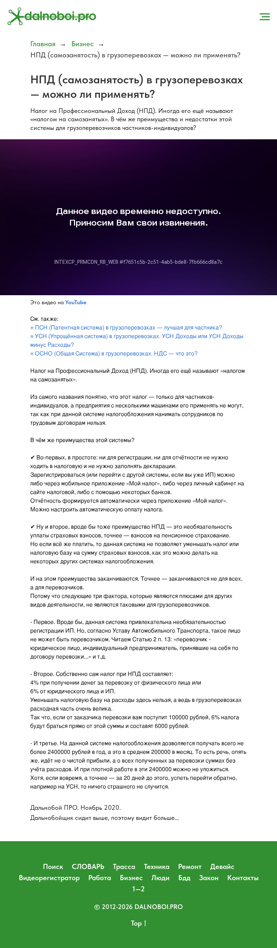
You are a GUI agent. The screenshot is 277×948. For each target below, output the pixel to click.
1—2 (138, 888)
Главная (43, 43)
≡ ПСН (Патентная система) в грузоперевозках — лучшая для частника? (126, 328)
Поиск (53, 866)
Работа (99, 877)
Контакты (243, 877)
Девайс (222, 866)
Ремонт (190, 866)
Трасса (124, 866)
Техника (157, 866)
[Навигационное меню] (265, 17)
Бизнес (82, 43)
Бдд (184, 877)
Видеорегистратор (49, 877)
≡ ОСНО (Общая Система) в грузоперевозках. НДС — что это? (114, 354)
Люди (160, 877)
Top (136, 923)
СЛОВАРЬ (88, 866)
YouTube (76, 302)
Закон (209, 877)
